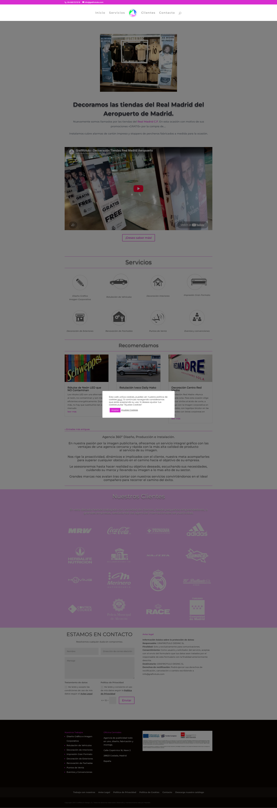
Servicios (117, 13)
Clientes (148, 13)
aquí (119, 399)
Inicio (100, 13)
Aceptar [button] (115, 410)
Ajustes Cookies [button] (129, 410)
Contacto (167, 13)
